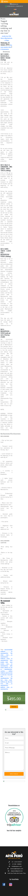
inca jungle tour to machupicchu (6, 663)
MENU (6, 1)
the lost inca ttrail (6, 679)
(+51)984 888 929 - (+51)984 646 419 (15, 6)
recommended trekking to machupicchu (6, 651)
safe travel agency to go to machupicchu (6, 667)
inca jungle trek (6, 661)
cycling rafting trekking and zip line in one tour (6, 672)
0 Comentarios (5, 49)
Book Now (14, 706)
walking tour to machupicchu (6, 688)
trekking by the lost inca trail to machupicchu (6, 683)
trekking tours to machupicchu (6, 659)
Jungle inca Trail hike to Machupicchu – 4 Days (6, 38)
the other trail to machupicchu (6, 655)
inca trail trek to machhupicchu (6, 676)
